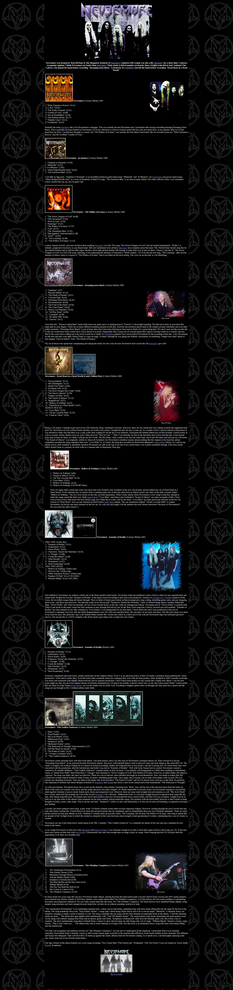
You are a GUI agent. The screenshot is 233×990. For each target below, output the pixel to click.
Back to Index (117, 974)
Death (109, 782)
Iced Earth (79, 832)
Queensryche (157, 597)
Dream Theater (100, 830)
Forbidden (129, 68)
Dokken (168, 597)
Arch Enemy (76, 685)
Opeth (48, 945)
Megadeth (86, 830)
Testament (99, 782)
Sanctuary (115, 63)
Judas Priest (160, 442)
